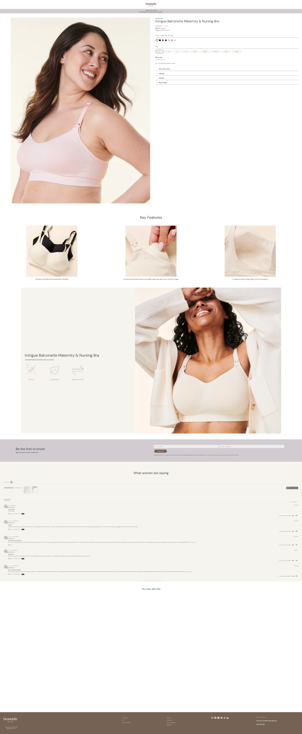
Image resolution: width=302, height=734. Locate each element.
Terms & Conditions (171, 722)
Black (160, 40)
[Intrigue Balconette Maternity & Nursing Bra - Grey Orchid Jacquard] (45, 700)
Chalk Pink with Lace (157, 40)
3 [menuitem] (147, 581)
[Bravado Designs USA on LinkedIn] (228, 718)
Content (161, 78)
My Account (124, 718)
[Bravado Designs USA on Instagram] (212, 718)
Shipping (157, 30)
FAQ (123, 720)
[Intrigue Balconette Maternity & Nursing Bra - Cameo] (42, 700)
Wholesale (169, 725)
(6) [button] (30, 491)
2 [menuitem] (145, 581)
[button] (292, 488)
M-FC (215, 51)
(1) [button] (30, 492)
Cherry (166, 40)
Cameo (169, 40)
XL (185, 51)
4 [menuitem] (149, 581)
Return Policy (163, 82)
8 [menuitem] (156, 581)
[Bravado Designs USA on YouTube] (218, 718)
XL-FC (236, 51)
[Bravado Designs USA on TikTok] (224, 718)
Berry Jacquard (163, 40)
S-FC (205, 51)
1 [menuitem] (143, 581)
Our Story (169, 718)
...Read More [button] (193, 542)
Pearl (175, 40)
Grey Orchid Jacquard (172, 40)
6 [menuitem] (152, 581)
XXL (195, 51)
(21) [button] (30, 488)
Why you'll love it (164, 69)
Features (161, 73)
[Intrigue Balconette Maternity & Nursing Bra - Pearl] (48, 700)
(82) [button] (31, 487)
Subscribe (160, 451)
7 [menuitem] (154, 581)
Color (164, 35)
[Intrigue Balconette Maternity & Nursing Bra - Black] (33, 700)
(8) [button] (30, 489)
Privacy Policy (170, 720)
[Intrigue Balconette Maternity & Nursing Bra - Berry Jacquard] (36, 700)
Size (156, 46)
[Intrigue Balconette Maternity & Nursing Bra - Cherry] (39, 700)
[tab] (7, 500)
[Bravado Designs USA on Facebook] (215, 718)
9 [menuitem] (158, 581)
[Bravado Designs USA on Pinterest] (221, 718)
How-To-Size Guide (126, 722)
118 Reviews (165, 26)
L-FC (226, 51)
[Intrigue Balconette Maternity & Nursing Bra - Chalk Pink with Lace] (30, 700)
